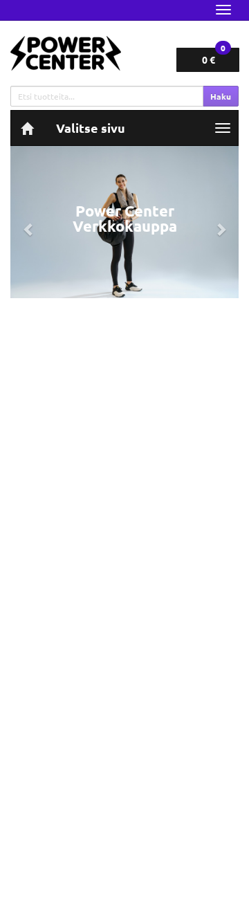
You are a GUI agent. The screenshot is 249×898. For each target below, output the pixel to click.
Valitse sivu (90, 128)
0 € (213, 57)
